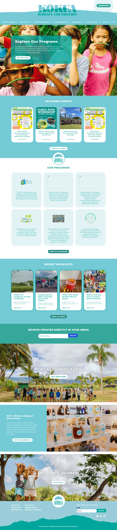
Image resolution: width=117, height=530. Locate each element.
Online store (31, 507)
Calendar (29, 505)
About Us (15, 505)
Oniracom (75, 526)
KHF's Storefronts (22, 440)
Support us (16, 510)
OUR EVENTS (76, 22)
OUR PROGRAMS (9, 22)
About (105, 22)
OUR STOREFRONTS (41, 22)
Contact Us (16, 507)
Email (78, 507)
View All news (58, 316)
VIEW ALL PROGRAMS (58, 251)
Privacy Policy (43, 526)
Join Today (58, 482)
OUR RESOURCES (60, 22)
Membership (103, 5)
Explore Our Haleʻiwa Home (30, 56)
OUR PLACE (24, 22)
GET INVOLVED (92, 22)
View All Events (58, 148)
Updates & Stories (33, 510)
